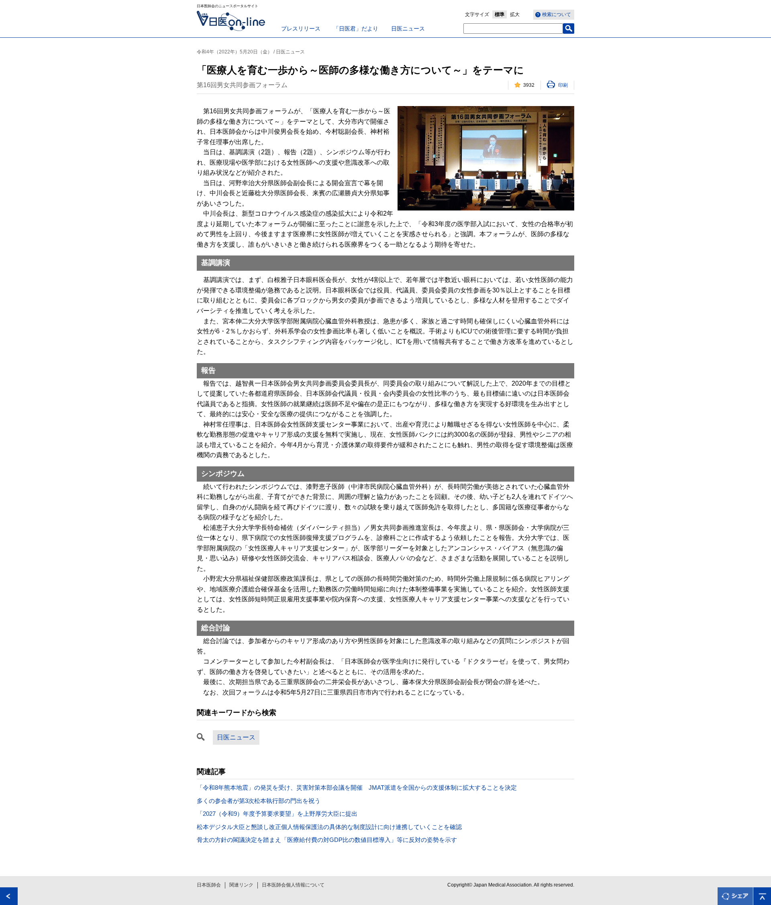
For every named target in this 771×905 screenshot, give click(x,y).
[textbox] (513, 28)
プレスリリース (300, 28)
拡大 (515, 14)
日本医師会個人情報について (293, 885)
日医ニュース (408, 28)
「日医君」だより (355, 28)
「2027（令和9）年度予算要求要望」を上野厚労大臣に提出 (277, 813)
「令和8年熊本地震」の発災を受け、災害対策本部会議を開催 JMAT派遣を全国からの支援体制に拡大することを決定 (357, 787)
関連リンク (241, 885)
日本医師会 (209, 885)
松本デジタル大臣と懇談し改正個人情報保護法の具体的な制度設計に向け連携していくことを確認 (329, 826)
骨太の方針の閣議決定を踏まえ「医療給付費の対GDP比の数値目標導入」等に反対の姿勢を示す (327, 839)
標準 (499, 14)
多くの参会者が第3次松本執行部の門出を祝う (258, 800)
